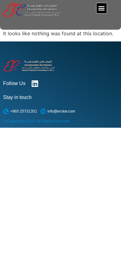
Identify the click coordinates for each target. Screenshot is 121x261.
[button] (101, 8)
